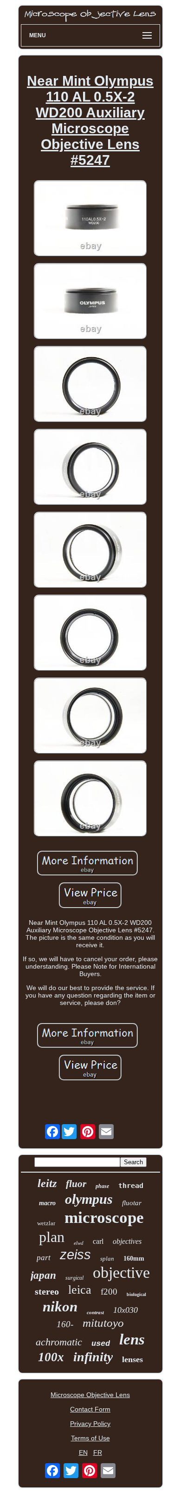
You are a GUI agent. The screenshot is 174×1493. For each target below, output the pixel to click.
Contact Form (90, 1409)
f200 (109, 1291)
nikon (60, 1306)
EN (83, 1452)
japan (43, 1275)
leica (79, 1289)
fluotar (132, 1203)
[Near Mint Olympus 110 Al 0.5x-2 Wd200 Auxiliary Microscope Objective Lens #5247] (90, 218)
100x (51, 1357)
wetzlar (46, 1223)
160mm (133, 1258)
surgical (74, 1278)
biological (136, 1294)
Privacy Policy (90, 1423)
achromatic (59, 1342)
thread (130, 1185)
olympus (89, 1199)
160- (65, 1324)
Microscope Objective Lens (90, 1394)
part (44, 1257)
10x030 (125, 1310)
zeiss (75, 1254)
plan (51, 1236)
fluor (76, 1183)
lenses (132, 1359)
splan (107, 1258)
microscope (104, 1217)
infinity (93, 1357)
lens (132, 1339)
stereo (47, 1291)
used (100, 1343)
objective (121, 1272)
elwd (79, 1243)
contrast (95, 1312)
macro (47, 1203)
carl (98, 1241)
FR (97, 1452)
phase (102, 1186)
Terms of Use (90, 1438)
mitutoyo (103, 1323)
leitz (47, 1183)
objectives (127, 1241)
